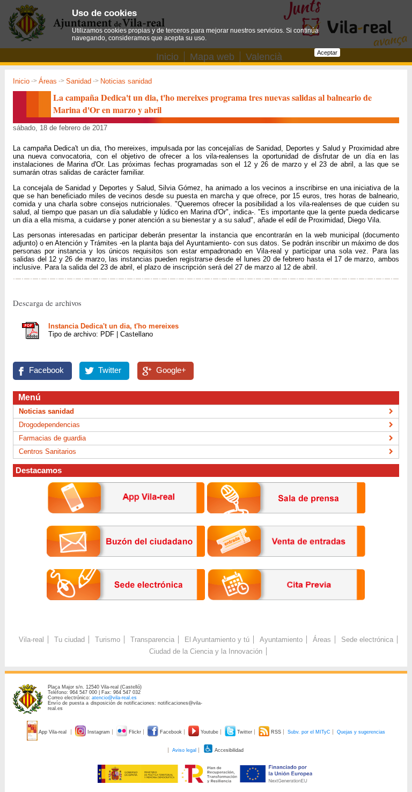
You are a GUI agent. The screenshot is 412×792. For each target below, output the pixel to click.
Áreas (48, 81)
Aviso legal (184, 750)
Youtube (209, 732)
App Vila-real (53, 732)
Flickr (135, 732)
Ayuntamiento (281, 640)
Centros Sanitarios (47, 451)
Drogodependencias (49, 425)
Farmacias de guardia (52, 438)
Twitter (109, 370)
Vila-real (31, 640)
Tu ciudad (69, 640)
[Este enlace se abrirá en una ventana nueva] (126, 608)
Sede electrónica (367, 640)
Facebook (46, 370)
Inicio (21, 81)
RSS (276, 732)
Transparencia (152, 640)
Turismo (107, 640)
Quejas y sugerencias (361, 732)
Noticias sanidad (126, 81)
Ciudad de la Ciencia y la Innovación (205, 651)
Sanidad (78, 81)
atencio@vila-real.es (114, 697)
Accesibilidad (229, 750)
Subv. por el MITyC (309, 732)
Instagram (99, 732)
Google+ (171, 370)
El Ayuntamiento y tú (217, 640)
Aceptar (327, 52)
